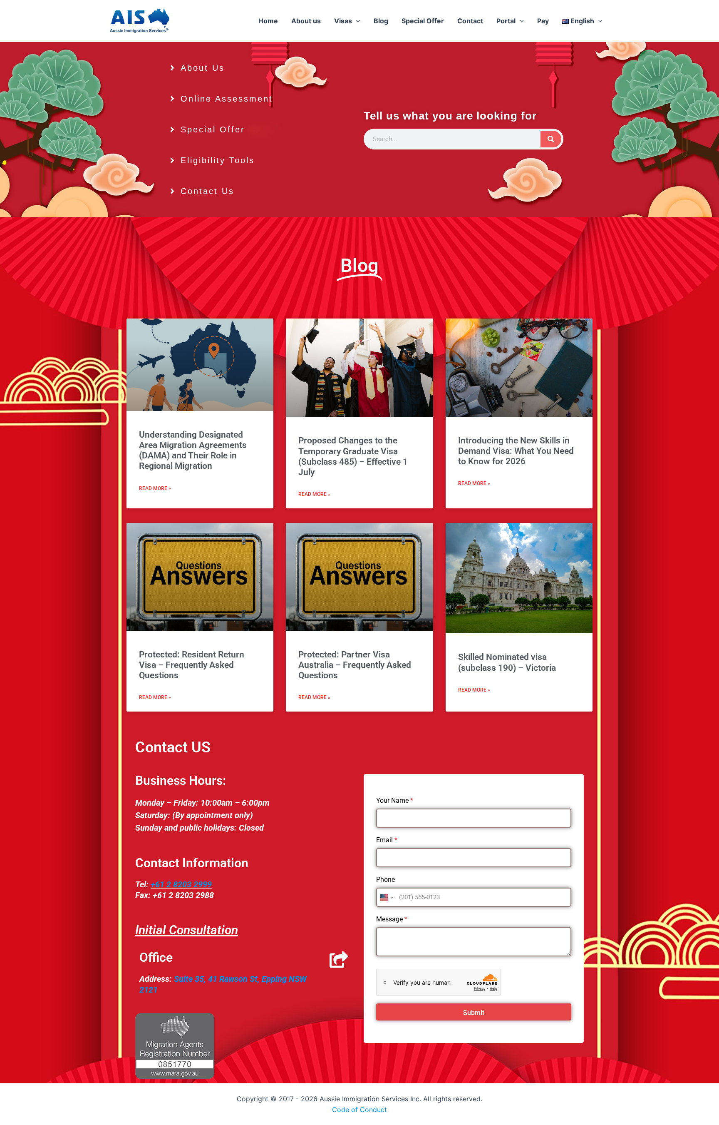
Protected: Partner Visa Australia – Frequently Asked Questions (354, 665)
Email (386, 840)
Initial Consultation (186, 930)
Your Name (394, 800)
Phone (385, 880)
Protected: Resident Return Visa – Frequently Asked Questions (191, 665)
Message (391, 919)
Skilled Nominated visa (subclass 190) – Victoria (507, 662)
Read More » (155, 488)
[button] (356, 21)
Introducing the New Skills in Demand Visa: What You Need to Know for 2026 (516, 451)
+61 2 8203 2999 (181, 884)
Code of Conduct (359, 1109)
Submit (473, 1013)
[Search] (550, 139)
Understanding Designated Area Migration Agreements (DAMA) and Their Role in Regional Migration (193, 450)
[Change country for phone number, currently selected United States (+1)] (386, 897)
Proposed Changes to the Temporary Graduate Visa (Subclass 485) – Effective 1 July (353, 456)
